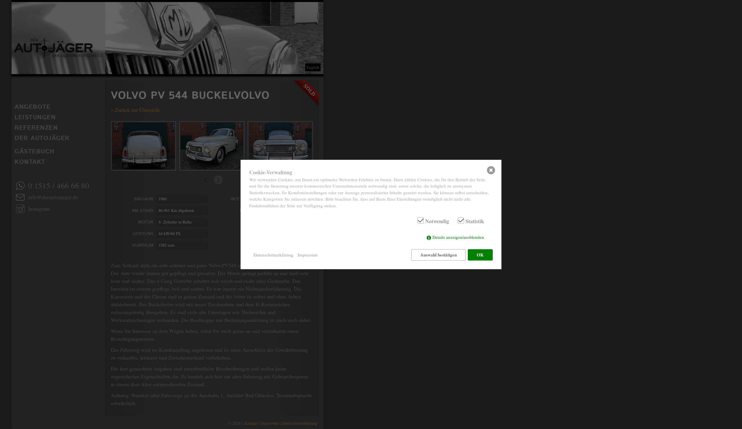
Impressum (308, 255)
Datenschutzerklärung (273, 255)
